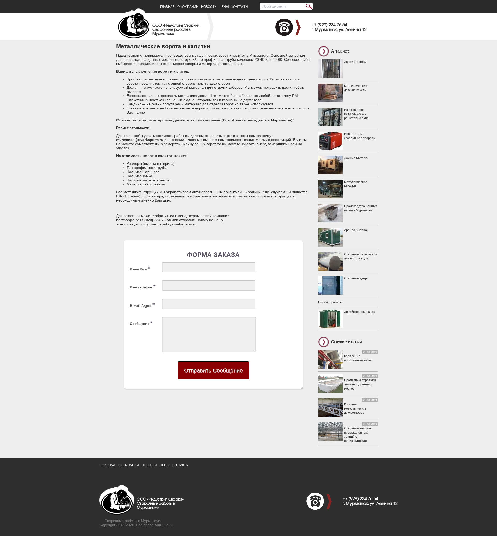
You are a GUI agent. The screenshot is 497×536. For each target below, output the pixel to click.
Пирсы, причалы (330, 302)
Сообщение (141, 323)
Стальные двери (356, 278)
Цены (224, 7)
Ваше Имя (140, 268)
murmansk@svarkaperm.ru (173, 224)
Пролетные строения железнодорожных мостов (360, 384)
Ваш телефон (143, 286)
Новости (209, 7)
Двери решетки (355, 62)
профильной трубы (150, 168)
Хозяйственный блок (359, 312)
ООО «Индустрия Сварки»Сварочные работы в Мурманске (175, 30)
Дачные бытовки (356, 158)
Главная (167, 7)
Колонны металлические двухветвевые (355, 408)
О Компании (188, 7)
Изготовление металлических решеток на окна (356, 114)
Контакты (239, 7)
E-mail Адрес (142, 305)
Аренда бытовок (356, 230)
